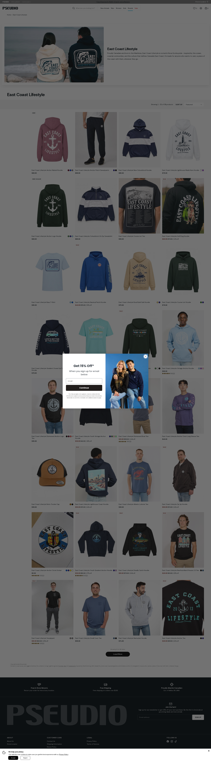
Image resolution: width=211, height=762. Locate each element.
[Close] (209, 751)
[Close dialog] (145, 356)
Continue (84, 387)
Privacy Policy (63, 754)
